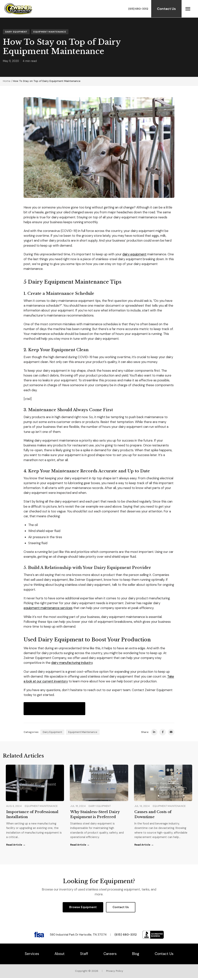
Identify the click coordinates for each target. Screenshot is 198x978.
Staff (84, 953)
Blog (135, 953)
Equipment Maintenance (49, 31)
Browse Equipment (83, 907)
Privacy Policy (114, 971)
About (60, 953)
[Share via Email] (171, 732)
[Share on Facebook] (162, 732)
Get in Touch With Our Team (54, 708)
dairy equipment (134, 254)
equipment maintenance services (48, 608)
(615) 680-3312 (138, 8)
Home (6, 81)
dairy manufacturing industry (72, 663)
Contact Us (166, 8)
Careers (110, 953)
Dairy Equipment (16, 31)
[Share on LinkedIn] (154, 732)
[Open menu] (188, 8)
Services (32, 953)
